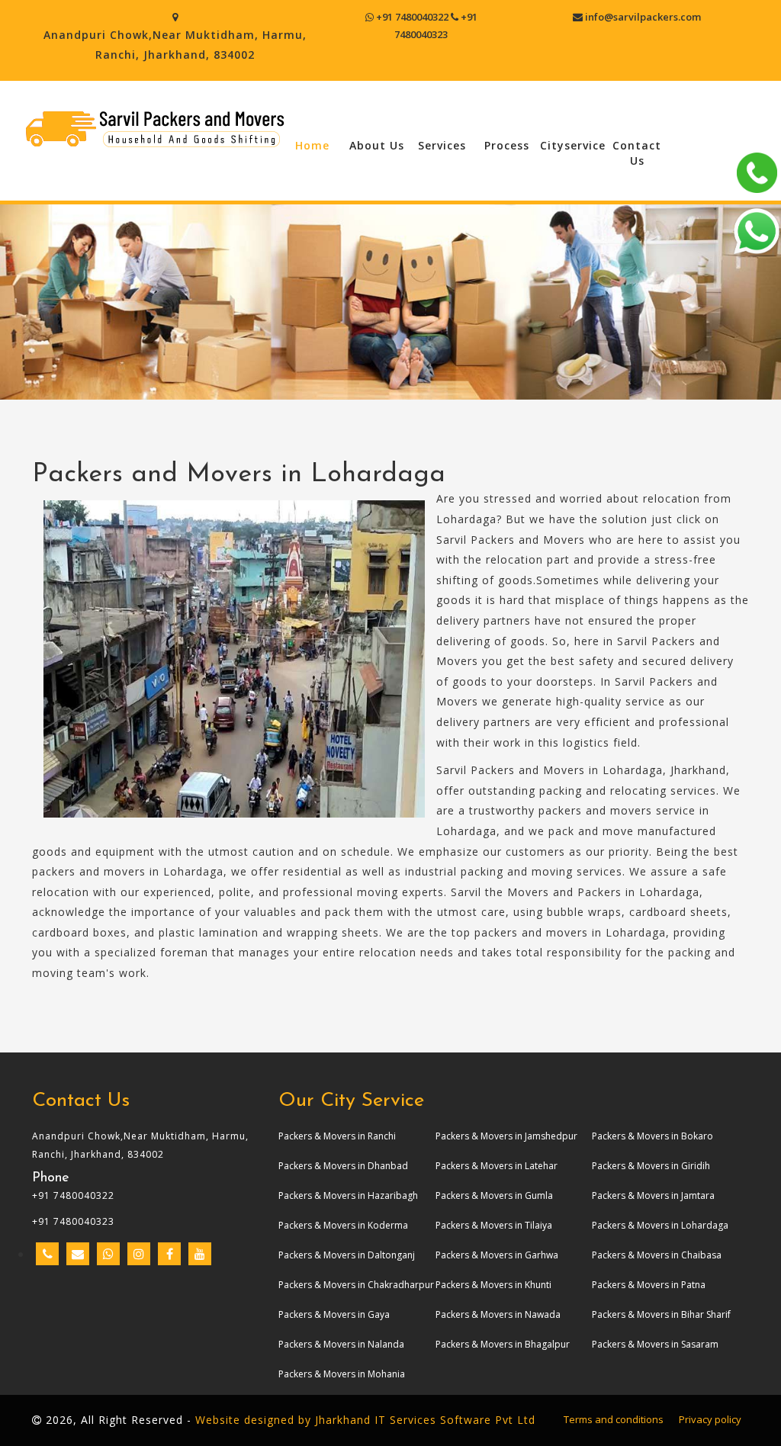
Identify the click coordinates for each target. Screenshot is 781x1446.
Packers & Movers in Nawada (498, 1314)
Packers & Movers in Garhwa (496, 1254)
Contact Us (636, 153)
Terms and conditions (614, 1419)
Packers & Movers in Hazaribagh (348, 1195)
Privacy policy (710, 1419)
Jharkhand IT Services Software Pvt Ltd (425, 1419)
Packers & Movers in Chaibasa (657, 1254)
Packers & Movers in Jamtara (653, 1195)
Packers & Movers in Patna (648, 1284)
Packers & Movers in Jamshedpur (506, 1135)
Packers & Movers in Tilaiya (493, 1225)
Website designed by (253, 1419)
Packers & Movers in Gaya (334, 1314)
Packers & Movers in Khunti (493, 1284)
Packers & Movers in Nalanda (341, 1344)
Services (442, 145)
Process (506, 145)
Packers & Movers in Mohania (341, 1373)
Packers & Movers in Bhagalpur (502, 1344)
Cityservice (572, 145)
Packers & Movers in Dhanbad (343, 1165)
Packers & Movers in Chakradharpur (356, 1284)
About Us (376, 145)
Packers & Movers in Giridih (651, 1165)
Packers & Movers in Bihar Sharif (661, 1314)
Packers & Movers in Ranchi (337, 1135)
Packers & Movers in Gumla (494, 1195)
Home (312, 145)
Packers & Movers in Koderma (343, 1225)
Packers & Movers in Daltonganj (346, 1254)
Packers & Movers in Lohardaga (660, 1225)
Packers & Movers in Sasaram (655, 1344)
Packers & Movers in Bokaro (652, 1135)
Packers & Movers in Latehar (496, 1165)
